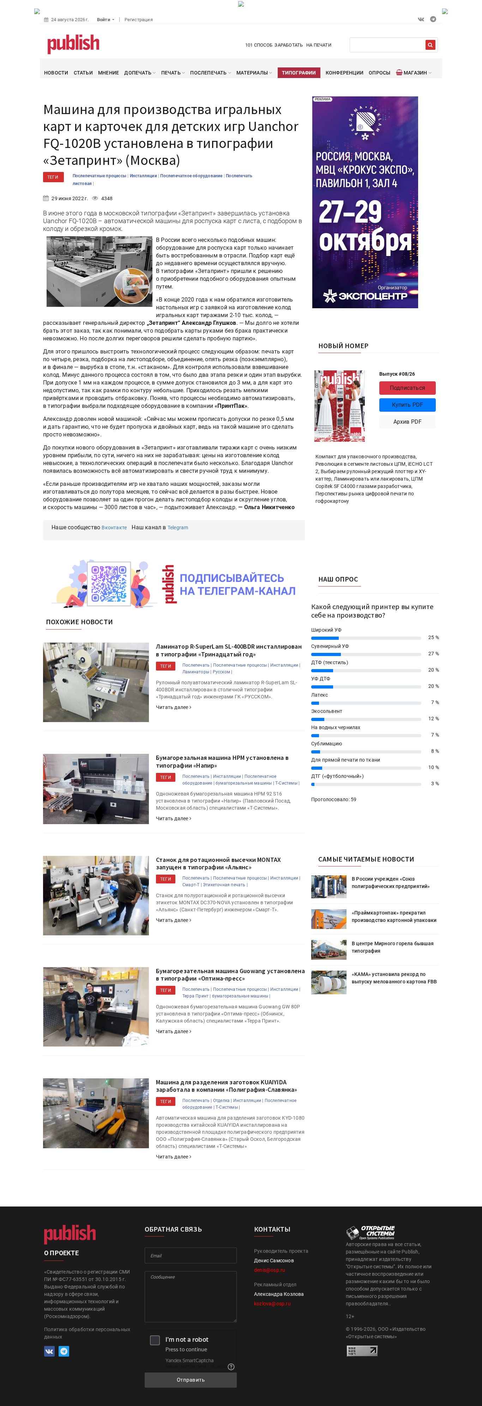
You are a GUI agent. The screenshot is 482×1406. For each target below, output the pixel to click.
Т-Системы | (287, 783)
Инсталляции (144, 175)
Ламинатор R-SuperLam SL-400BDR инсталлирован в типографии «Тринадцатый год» (229, 650)
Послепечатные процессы (100, 175)
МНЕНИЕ (108, 73)
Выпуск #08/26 (397, 374)
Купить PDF (407, 404)
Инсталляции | (285, 665)
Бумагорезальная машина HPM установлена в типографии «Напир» (222, 761)
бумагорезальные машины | (245, 783)
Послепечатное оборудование (191, 175)
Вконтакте (114, 527)
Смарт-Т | (192, 884)
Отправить (191, 1380)
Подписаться (407, 388)
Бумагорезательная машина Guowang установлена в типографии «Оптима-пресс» (230, 975)
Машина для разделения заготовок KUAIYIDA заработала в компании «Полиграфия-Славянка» (226, 1086)
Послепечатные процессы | (241, 665)
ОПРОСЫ (379, 73)
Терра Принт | (196, 996)
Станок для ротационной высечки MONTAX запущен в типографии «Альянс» (218, 863)
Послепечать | (197, 665)
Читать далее (172, 707)
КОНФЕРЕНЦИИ (344, 73)
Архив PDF (407, 421)
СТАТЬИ (83, 73)
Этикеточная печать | (225, 884)
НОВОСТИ (56, 73)
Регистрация (139, 19)
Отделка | (222, 1100)
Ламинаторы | (196, 671)
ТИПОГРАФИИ (299, 73)
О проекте (61, 1253)
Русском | (223, 671)
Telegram (178, 527)
